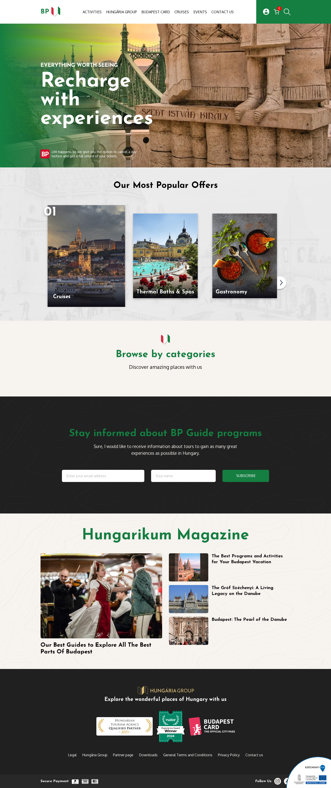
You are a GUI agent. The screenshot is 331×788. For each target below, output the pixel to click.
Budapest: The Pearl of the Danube (249, 619)
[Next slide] (281, 283)
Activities (92, 12)
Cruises (182, 12)
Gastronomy (231, 292)
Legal (72, 755)
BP (45, 12)
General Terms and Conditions (187, 755)
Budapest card (155, 12)
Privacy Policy (229, 755)
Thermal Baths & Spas (165, 292)
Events (200, 12)
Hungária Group (121, 12)
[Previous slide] (42, 283)
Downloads (148, 755)
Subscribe (246, 475)
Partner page (123, 755)
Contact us (222, 12)
